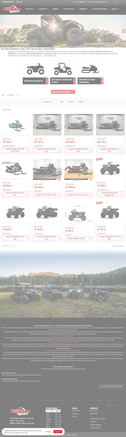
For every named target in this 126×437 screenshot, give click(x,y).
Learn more (24, 432)
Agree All (58, 431)
